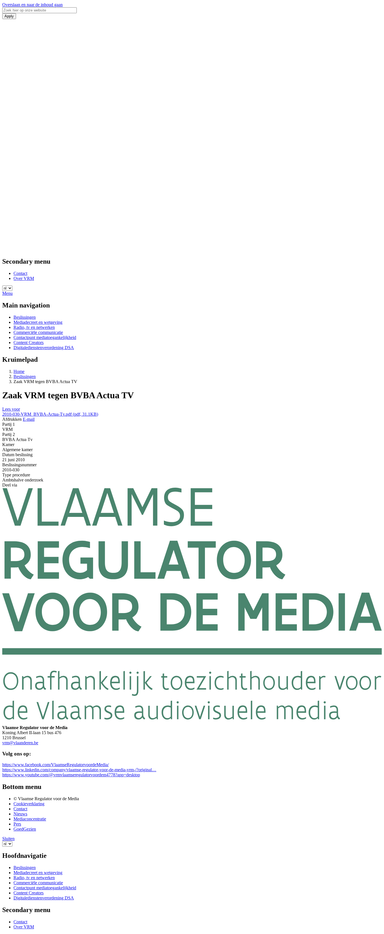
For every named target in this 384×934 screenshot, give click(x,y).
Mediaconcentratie (29, 819)
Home (18, 371)
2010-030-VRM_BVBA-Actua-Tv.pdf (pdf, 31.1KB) (50, 414)
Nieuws (20, 813)
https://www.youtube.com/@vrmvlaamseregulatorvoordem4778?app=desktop (71, 774)
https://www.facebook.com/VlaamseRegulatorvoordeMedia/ (55, 764)
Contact (20, 273)
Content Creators (28, 342)
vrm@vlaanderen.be (20, 742)
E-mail (29, 419)
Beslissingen (24, 317)
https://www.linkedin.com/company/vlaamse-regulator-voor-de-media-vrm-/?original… (79, 769)
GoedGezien (24, 829)
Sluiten (8, 838)
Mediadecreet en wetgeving (37, 322)
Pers (17, 824)
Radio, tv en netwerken (34, 327)
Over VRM (23, 278)
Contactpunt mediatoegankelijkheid (44, 337)
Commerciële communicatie (38, 332)
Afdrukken (12, 419)
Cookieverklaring (28, 803)
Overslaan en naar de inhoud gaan (32, 4)
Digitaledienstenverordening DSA (43, 347)
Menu (7, 293)
